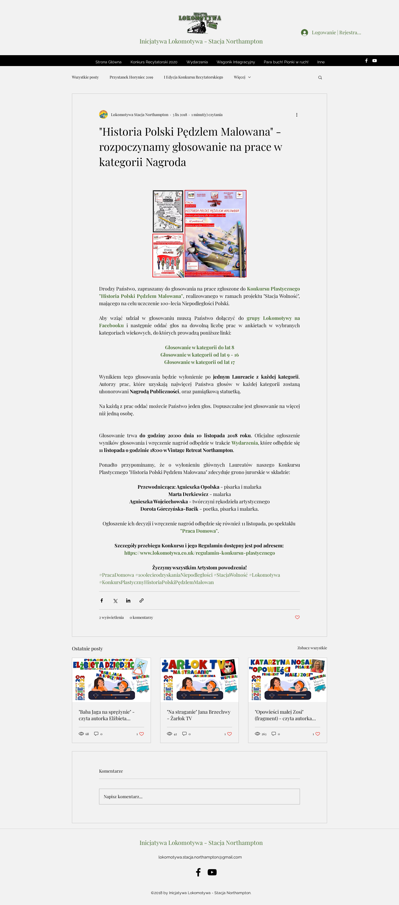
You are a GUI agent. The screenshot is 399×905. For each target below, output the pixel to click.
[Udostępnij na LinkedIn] (128, 600)
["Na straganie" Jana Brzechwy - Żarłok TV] (199, 680)
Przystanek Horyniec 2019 (131, 77)
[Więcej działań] (296, 114)
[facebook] (366, 60)
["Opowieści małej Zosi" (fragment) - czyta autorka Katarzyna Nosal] (287, 680)
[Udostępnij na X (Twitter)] (115, 600)
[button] (154, 62)
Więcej (239, 77)
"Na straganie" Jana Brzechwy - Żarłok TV (198, 715)
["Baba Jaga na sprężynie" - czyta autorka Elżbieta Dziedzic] (111, 680)
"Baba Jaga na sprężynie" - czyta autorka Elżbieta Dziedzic (107, 715)
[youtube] (374, 60)
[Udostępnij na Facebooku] (101, 600)
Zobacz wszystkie (312, 647)
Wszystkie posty (85, 77)
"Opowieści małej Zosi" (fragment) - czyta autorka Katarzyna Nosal (283, 715)
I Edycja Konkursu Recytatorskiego (193, 77)
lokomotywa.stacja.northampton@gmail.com (200, 857)
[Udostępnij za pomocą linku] (141, 600)
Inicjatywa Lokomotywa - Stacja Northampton (201, 41)
